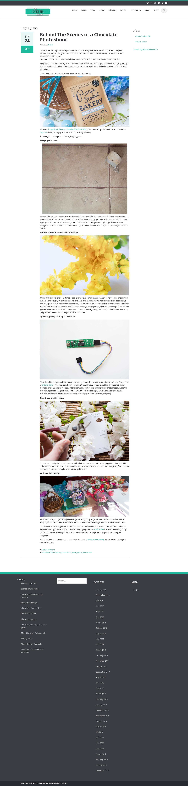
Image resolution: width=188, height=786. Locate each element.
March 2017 (101, 694)
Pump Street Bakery (96, 539)
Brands (123, 10)
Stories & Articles (48, 550)
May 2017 (100, 688)
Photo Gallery (135, 10)
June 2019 (100, 606)
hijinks (58, 552)
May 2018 (100, 639)
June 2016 (100, 737)
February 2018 (102, 655)
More (156, 10)
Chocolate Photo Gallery (31, 608)
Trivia (93, 10)
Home (74, 10)
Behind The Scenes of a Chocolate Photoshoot (79, 37)
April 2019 (100, 617)
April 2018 (100, 644)
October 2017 (101, 666)
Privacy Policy (141, 41)
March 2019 (101, 622)
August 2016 (101, 726)
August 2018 (101, 633)
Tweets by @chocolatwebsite (145, 49)
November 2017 (102, 661)
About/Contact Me (143, 36)
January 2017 (101, 704)
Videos (147, 10)
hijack (53, 552)
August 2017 (101, 677)
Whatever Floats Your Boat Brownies (32, 651)
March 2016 (101, 754)
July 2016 (99, 732)
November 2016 (102, 715)
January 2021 (101, 589)
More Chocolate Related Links (33, 633)
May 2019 (100, 611)
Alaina (50, 45)
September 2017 (103, 672)
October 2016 (101, 721)
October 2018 (101, 628)
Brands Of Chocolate (29, 589)
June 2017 (100, 683)
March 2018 (101, 650)
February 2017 (102, 699)
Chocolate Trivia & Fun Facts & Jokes (34, 626)
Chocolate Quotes (28, 613)
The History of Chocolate (31, 644)
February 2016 (102, 759)
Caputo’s (43, 132)
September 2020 (103, 595)
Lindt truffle (99, 529)
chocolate (46, 552)
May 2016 (100, 743)
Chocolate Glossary (29, 603)
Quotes (102, 10)
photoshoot (87, 552)
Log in (136, 589)
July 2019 (99, 600)
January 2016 (101, 765)
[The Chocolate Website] (38, 11)
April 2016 (100, 748)
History (84, 10)
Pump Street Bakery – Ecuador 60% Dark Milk (67, 129)
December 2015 (102, 770)
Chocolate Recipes (28, 619)
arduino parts (47, 385)
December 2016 (102, 710)
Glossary (112, 10)
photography (77, 552)
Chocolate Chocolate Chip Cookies (32, 595)
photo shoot (66, 552)
